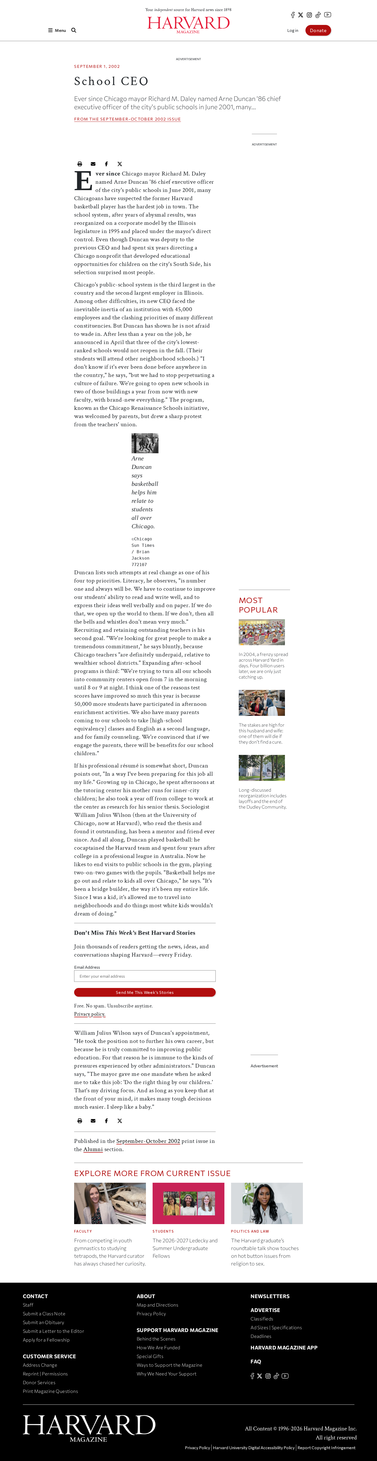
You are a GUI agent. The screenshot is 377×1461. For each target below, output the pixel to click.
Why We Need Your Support (167, 1373)
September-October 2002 (133, 118)
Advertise (265, 1310)
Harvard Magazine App (284, 1347)
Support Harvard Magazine (178, 1330)
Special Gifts (150, 1356)
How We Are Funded (158, 1347)
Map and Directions (157, 1305)
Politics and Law (250, 1231)
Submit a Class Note (44, 1313)
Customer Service (49, 1356)
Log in (292, 30)
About (146, 1296)
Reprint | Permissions (45, 1373)
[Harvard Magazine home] (188, 25)
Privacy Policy (151, 1313)
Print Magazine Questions (50, 1391)
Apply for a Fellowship (46, 1340)
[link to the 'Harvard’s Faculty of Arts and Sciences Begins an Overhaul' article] (264, 770)
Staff (28, 1305)
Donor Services (39, 1382)
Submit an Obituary (43, 1322)
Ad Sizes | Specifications (276, 1327)
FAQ (256, 1361)
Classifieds (262, 1318)
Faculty (83, 1231)
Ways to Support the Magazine (169, 1365)
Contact (35, 1296)
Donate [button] (318, 30)
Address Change (40, 1365)
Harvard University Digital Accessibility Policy (254, 1447)
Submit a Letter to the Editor (53, 1331)
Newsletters (270, 1296)
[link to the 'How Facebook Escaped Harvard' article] (264, 634)
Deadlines (261, 1336)
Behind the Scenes (156, 1339)
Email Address (87, 967)
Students (163, 1231)
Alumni (93, 1149)
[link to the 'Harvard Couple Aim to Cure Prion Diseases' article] (264, 705)
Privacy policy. (90, 1014)
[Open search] (74, 30)
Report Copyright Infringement (326, 1447)
